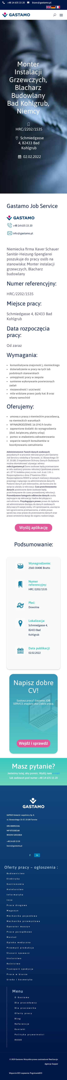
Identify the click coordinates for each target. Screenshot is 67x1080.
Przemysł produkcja (20, 948)
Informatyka (15, 895)
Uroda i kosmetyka (20, 980)
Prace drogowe (17, 905)
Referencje (22, 1024)
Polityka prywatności (30, 1034)
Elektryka (13, 879)
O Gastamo (22, 997)
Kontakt (20, 1029)
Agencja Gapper (51, 1064)
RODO (18, 1040)
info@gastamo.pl (23, 233)
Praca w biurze (17, 974)
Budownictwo (16, 873)
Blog (18, 1019)
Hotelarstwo (15, 889)
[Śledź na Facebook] (30, 855)
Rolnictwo (14, 964)
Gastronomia (15, 884)
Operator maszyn (18, 926)
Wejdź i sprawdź (33, 743)
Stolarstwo (14, 958)
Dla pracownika (26, 1008)
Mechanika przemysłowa (24, 921)
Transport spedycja (20, 969)
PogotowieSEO (36, 1073)
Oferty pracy (23, 1013)
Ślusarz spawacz (18, 953)
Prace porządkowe (19, 932)
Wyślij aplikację (33, 527)
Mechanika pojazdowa (22, 916)
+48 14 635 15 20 (13, 841)
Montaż (12, 937)
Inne (10, 900)
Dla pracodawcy (26, 1003)
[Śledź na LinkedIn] (37, 855)
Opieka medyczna (19, 942)
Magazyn (13, 911)
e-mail (56, 773)
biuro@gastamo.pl (14, 846)
